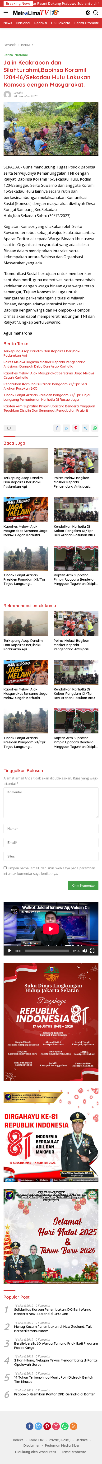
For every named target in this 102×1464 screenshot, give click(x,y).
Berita (8, 55)
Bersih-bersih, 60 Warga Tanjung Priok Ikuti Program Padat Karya (56, 1345)
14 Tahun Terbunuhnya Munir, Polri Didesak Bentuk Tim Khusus (53, 1379)
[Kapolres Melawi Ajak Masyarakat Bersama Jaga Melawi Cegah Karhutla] (26, 509)
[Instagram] (56, 1426)
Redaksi (82, 1440)
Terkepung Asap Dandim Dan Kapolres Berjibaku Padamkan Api (42, 353)
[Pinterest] (47, 1426)
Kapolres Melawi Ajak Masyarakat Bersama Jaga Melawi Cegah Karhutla (49, 375)
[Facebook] (29, 1426)
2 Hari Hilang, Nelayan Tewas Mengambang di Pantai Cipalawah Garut (55, 1362)
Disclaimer (31, 1445)
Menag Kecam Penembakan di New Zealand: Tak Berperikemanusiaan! (53, 1328)
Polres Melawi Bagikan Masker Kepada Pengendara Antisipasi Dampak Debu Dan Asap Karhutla (44, 364)
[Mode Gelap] (88, 13)
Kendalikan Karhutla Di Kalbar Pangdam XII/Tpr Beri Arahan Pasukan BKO (45, 386)
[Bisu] (84, 950)
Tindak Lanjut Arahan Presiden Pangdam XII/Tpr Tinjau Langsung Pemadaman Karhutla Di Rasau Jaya (47, 397)
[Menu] (7, 13)
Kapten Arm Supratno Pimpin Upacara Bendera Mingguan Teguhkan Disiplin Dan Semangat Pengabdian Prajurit (49, 408)
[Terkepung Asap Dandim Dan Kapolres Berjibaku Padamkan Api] (26, 460)
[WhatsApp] (65, 1426)
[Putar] (9, 950)
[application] (51, 929)
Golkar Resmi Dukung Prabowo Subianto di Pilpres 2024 (52, 3)
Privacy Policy (59, 1440)
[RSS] (73, 1426)
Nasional (21, 55)
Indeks (18, 1440)
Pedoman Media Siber (62, 1445)
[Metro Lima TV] (35, 12)
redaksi (18, 93)
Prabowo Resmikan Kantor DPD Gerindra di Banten (54, 1394)
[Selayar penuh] (92, 950)
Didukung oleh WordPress (35, 1452)
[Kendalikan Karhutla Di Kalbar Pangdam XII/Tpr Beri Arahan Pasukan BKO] (76, 509)
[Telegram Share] (85, 428)
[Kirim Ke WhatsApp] (94, 428)
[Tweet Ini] (66, 428)
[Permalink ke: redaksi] (7, 94)
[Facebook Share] (56, 428)
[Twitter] (38, 1426)
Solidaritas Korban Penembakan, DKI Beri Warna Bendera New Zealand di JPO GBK (52, 1311)
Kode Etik (36, 1440)
